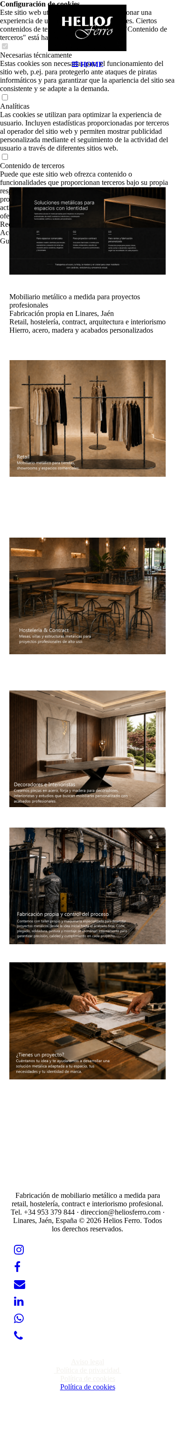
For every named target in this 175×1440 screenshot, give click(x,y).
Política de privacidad (87, 1370)
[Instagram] (19, 1250)
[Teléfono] (18, 1336)
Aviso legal (87, 1362)
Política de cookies (87, 1378)
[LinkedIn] (19, 1301)
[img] (87, 28)
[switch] (4, 98)
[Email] (19, 1284)
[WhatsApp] (19, 1319)
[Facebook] (17, 1267)
